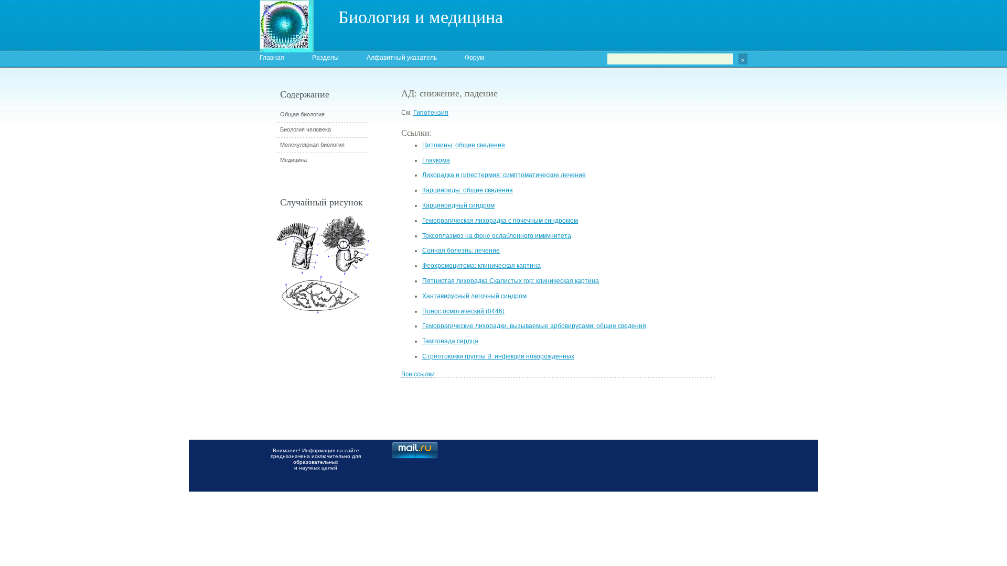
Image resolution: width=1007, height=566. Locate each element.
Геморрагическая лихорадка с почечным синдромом (500, 220)
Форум (474, 57)
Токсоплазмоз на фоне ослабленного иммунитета (496, 236)
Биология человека (305, 129)
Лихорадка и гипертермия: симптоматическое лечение (504, 175)
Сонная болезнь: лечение (461, 250)
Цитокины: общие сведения (463, 145)
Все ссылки (418, 374)
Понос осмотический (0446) (463, 311)
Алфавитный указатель (402, 57)
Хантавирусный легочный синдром (474, 296)
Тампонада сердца (450, 341)
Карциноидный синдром (458, 205)
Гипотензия (430, 112)
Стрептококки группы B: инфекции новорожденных (498, 356)
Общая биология (302, 114)
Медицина (293, 160)
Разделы (325, 57)
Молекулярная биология (312, 145)
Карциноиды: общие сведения (467, 190)
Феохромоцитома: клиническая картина (481, 265)
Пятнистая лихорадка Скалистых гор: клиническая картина (510, 281)
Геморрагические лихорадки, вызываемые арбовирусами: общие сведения (534, 326)
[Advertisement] (774, 275)
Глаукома (436, 160)
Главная (272, 57)
